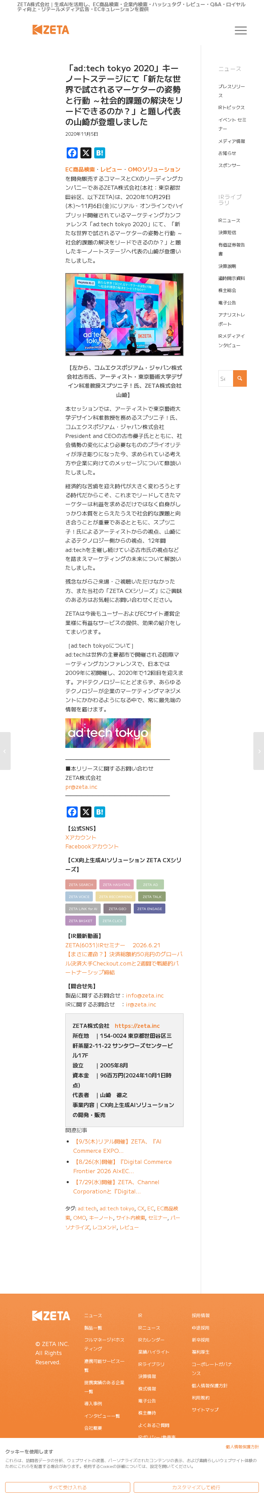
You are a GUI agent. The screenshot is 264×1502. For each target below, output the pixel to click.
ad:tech (87, 1208)
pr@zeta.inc (81, 786)
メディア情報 (231, 141)
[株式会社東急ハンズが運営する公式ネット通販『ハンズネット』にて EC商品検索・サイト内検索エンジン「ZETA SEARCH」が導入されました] (5, 751)
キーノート (101, 1217)
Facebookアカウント (92, 846)
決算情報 (147, 1376)
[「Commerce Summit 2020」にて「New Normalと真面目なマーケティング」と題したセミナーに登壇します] (258, 751)
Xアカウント (81, 837)
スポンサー (229, 165)
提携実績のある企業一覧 (104, 1387)
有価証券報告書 (231, 249)
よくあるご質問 (153, 1425)
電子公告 (227, 302)
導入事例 (93, 1403)
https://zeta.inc (137, 1025)
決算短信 (227, 232)
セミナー (157, 1217)
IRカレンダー (151, 1339)
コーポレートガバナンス (212, 1368)
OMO (79, 1217)
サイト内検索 (130, 1217)
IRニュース (229, 220)
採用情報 (201, 1315)
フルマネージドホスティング (104, 1344)
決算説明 (227, 266)
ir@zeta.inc (141, 1004)
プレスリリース (231, 90)
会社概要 (93, 1428)
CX (141, 1208)
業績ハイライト (153, 1351)
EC (150, 1208)
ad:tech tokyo (117, 1208)
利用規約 (201, 1397)
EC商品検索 (80, 169)
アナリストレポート (231, 319)
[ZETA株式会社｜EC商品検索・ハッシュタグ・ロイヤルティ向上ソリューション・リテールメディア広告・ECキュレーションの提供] (51, 29)
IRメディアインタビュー (231, 340)
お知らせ (227, 153)
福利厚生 (201, 1351)
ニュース (93, 1315)
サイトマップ (205, 1409)
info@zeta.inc (145, 995)
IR (140, 1315)
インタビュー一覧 (102, 1415)
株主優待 (147, 1412)
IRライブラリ (151, 1364)
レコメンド (104, 1227)
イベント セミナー (232, 124)
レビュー (111, 169)
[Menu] (237, 29)
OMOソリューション (154, 169)
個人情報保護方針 (210, 1385)
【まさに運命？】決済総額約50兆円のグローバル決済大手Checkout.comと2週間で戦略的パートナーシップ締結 (124, 963)
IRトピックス (231, 107)
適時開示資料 (231, 278)
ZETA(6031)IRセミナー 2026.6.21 (113, 945)
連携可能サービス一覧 (104, 1365)
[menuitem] (237, 29)
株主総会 (227, 290)
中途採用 (201, 1327)
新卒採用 (201, 1339)
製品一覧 (93, 1327)
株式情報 (147, 1388)
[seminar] (32, 95)
